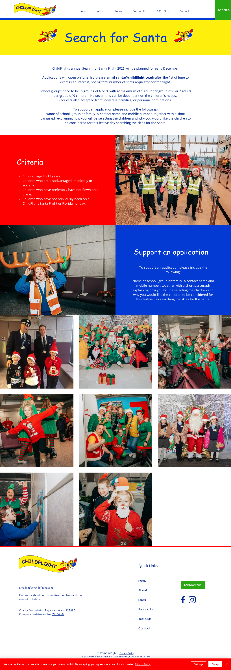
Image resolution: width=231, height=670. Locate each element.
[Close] (227, 664)
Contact (144, 628)
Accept (215, 664)
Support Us (146, 609)
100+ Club (145, 619)
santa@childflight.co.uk (135, 77)
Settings (198, 664)
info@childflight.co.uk (40, 587)
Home (142, 581)
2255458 (58, 614)
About (142, 590)
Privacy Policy (126, 653)
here (40, 599)
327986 (70, 610)
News (142, 600)
